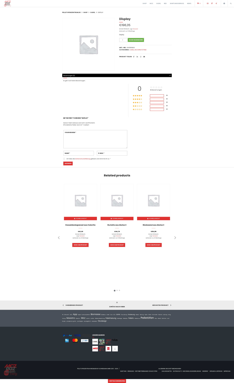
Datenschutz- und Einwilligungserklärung (187, 371)
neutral (88, 318)
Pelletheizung (111, 318)
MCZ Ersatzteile (140, 50)
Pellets (131, 318)
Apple (79, 314)
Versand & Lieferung (216, 371)
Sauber (64, 321)
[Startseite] (7, 3)
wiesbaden (94, 321)
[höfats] (115, 340)
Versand (135, 29)
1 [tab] (114, 290)
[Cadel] (95, 344)
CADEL (158, 3)
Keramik (160, 314)
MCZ (151, 3)
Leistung (165, 314)
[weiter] (175, 238)
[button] (134, 56)
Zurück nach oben (117, 307)
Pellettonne (137, 318)
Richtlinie (164, 318)
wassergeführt (87, 321)
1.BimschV (66, 314)
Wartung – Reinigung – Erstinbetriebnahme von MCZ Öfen (138, 371)
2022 (71, 314)
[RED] (108, 351)
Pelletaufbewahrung (100, 318)
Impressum (227, 371)
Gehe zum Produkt (80, 245)
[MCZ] (95, 351)
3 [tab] (119, 290)
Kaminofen (154, 314)
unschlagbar (80, 321)
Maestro (70, 318)
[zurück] (59, 238)
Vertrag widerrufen (117, 381)
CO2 (114, 314)
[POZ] (102, 351)
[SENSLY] (115, 351)
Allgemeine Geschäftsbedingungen (169, 369)
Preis (156, 318)
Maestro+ (78, 318)
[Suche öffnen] (231, 3)
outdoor (92, 318)
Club (111, 314)
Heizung (142, 314)
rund (168, 318)
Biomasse (95, 314)
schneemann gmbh (71, 321)
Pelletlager (119, 318)
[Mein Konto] (224, 3)
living (169, 314)
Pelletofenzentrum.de (71, 12)
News (189, 3)
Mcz (83, 317)
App (75, 314)
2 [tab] (117, 290)
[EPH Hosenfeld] (102, 344)
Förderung (131, 314)
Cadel (107, 314)
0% (62, 314)
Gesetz (137, 314)
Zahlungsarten (167, 371)
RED (165, 3)
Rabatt (159, 318)
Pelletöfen (147, 318)
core (118, 314)
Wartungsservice (177, 3)
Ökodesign (102, 321)
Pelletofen (125, 318)
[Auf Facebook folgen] (212, 3)
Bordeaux (103, 314)
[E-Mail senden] (207, 3)
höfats (149, 314)
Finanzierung (124, 314)
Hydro (146, 314)
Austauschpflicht (86, 314)
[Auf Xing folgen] (216, 3)
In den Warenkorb (136, 40)
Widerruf (205, 371)
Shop (85, 12)
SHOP (145, 3)
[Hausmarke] (108, 344)
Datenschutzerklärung (82, 159)
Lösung (64, 318)
